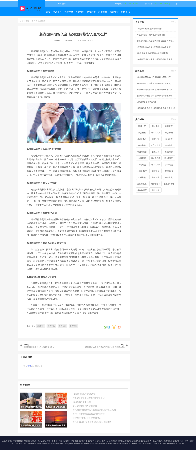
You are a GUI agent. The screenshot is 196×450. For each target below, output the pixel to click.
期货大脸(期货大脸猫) (146, 101)
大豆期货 (169, 164)
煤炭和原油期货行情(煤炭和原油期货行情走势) (105, 347)
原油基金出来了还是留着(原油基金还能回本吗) (92, 421)
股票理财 (114, 11)
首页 (48, 11)
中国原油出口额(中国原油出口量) (151, 34)
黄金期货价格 (169, 158)
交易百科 (57, 11)
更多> (173, 22)
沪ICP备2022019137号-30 (173, 443)
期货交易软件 (155, 158)
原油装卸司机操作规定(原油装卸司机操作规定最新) (94, 409)
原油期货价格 (142, 139)
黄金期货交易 (142, 152)
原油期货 (169, 126)
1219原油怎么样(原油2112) (84, 393)
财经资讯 (125, 11)
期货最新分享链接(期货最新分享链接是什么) (156, 107)
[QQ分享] (109, 327)
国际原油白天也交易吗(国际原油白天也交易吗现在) (156, 40)
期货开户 (155, 177)
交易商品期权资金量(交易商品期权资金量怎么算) (156, 59)
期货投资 (169, 132)
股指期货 (169, 151)
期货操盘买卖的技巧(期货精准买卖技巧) (154, 77)
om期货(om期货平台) (82, 401)
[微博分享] (119, 327)
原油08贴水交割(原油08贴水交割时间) (89, 413)
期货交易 (51, 326)
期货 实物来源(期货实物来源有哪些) (152, 53)
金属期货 (142, 158)
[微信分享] (105, 327)
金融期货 (142, 177)
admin (57, 40)
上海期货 (142, 164)
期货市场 (73, 326)
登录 (29, 366)
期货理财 (91, 11)
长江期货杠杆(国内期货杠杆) (85, 405)
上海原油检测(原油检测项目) (149, 28)
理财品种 (102, 11)
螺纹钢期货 (142, 190)
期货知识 (155, 171)
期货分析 (155, 190)
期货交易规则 (155, 165)
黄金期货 (169, 138)
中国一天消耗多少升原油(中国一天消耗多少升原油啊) (156, 89)
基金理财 (80, 11)
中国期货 (169, 177)
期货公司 (62, 326)
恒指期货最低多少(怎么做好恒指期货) (39, 347)
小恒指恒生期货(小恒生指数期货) (87, 417)
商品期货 (142, 145)
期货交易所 (155, 132)
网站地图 (157, 443)
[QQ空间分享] (114, 327)
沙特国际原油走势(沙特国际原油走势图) (154, 47)
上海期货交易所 (142, 171)
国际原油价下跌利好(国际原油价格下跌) (154, 83)
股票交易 (155, 151)
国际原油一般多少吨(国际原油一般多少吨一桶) (156, 95)
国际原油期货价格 (169, 184)
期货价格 (142, 132)
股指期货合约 (142, 184)
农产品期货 (155, 145)
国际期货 (40, 326)
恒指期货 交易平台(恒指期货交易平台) (89, 397)
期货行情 (169, 171)
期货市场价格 (155, 184)
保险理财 (68, 11)
